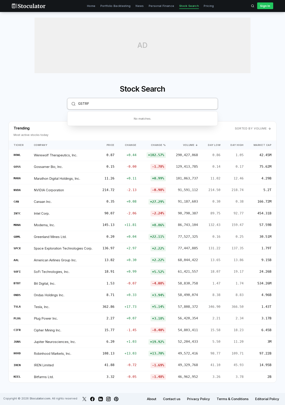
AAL (16, 260)
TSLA (17, 306)
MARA (17, 178)
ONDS (17, 295)
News (140, 6)
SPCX (17, 248)
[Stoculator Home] (28, 6)
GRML (17, 236)
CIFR (17, 330)
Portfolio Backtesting (115, 6)
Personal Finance (161, 6)
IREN (17, 365)
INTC (17, 213)
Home (91, 6)
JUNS (17, 341)
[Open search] (252, 6)
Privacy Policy (198, 399)
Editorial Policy (267, 399)
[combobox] (146, 103)
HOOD (17, 353)
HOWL (17, 155)
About (151, 399)
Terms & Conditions (232, 399)
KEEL (17, 376)
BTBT (17, 283)
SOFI (17, 271)
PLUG (17, 318)
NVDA (17, 190)
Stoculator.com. (40, 398)
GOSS (17, 166)
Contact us (171, 399)
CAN (16, 201)
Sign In (265, 6)
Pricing (209, 6)
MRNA (17, 225)
